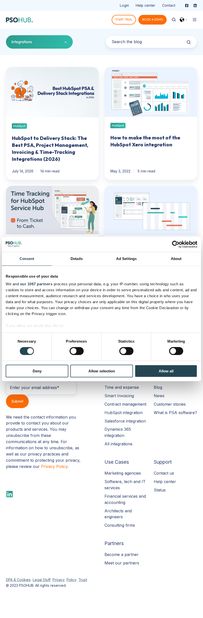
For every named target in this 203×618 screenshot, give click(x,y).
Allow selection (101, 371)
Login (124, 5)
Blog (158, 387)
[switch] (77, 351)
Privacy (58, 580)
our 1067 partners (36, 284)
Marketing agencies (122, 473)
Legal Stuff (42, 580)
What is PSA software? (175, 412)
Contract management (125, 404)
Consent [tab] (27, 258)
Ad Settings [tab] (126, 258)
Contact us (164, 473)
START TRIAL (123, 19)
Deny (37, 371)
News (159, 395)
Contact (168, 5)
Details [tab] (77, 258)
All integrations (118, 443)
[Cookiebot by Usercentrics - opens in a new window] (175, 244)
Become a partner (121, 554)
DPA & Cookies (18, 580)
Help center (145, 5)
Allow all (166, 371)
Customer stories (170, 404)
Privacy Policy (54, 466)
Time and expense (121, 387)
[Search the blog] (188, 42)
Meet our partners (121, 562)
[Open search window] (173, 19)
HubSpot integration (123, 412)
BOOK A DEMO (152, 19)
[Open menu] (194, 19)
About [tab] (176, 258)
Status (160, 490)
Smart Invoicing (119, 395)
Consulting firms (119, 525)
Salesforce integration (125, 421)
